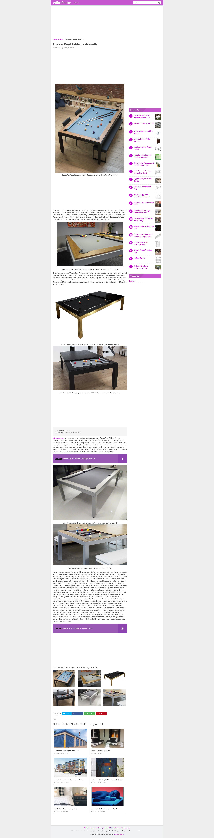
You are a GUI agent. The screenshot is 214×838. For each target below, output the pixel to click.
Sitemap (86, 828)
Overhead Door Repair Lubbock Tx (66, 751)
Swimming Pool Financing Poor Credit (104, 809)
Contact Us (94, 828)
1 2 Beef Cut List (139, 258)
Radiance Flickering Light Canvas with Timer (106, 780)
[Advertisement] (107, 23)
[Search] (159, 2)
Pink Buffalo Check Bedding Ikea (65, 809)
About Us (117, 828)
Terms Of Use (109, 828)
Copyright (101, 828)
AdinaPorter (62, 3)
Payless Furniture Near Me (100, 751)
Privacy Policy (125, 828)
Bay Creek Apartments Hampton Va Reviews (69, 780)
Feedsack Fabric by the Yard (144, 123)
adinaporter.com (58, 438)
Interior (77, 3)
